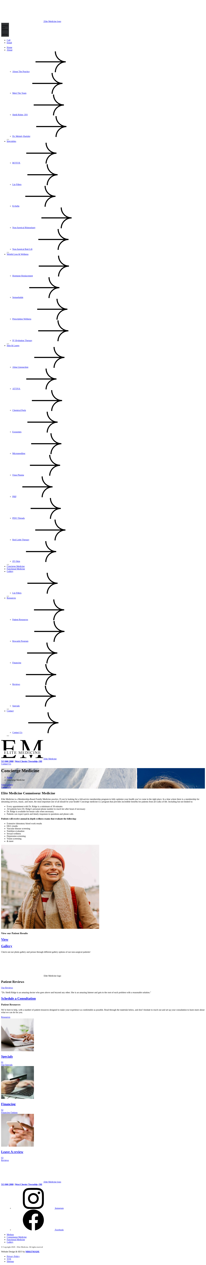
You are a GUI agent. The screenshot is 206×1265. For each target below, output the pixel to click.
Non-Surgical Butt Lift (22, 249)
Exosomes (16, 432)
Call (8, 40)
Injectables (11, 141)
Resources (11, 598)
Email (9, 42)
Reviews (16, 684)
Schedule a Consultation (18, 998)
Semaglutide (17, 297)
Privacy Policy (13, 1256)
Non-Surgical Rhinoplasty (23, 227)
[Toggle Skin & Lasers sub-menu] (8, 564)
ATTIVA (16, 388)
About (9, 50)
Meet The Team (19, 93)
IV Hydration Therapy (22, 340)
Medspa (10, 1234)
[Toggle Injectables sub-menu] (8, 252)
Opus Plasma (18, 475)
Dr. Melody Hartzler (21, 136)
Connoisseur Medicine (17, 1237)
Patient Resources (20, 619)
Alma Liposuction (20, 367)
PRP (14, 496)
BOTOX (16, 163)
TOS (9, 1259)
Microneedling (18, 453)
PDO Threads (18, 518)
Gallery (10, 571)
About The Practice (21, 71)
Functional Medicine (16, 569)
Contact (10, 711)
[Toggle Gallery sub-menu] (8, 596)
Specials (16, 706)
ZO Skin (16, 561)
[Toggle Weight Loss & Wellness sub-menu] (8, 343)
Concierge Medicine (16, 566)
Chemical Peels (19, 410)
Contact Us (17, 732)
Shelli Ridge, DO (20, 114)
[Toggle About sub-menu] (8, 139)
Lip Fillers (16, 184)
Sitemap (10, 1261)
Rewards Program (20, 641)
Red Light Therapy (20, 540)
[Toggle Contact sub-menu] (8, 735)
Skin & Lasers (13, 345)
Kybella (15, 206)
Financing (16, 662)
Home (9, 47)
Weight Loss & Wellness (17, 254)
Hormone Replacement (22, 276)
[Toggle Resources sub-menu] (8, 709)
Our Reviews (7, 988)
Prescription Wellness (21, 319)
